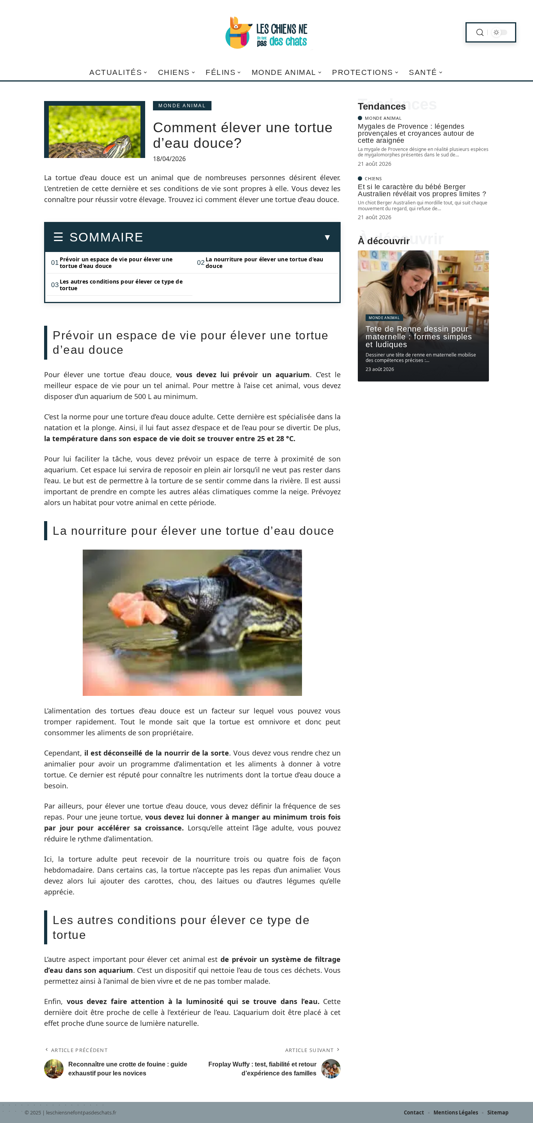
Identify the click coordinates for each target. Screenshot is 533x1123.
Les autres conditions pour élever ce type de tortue (121, 285)
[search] (479, 33)
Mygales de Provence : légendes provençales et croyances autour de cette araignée (416, 133)
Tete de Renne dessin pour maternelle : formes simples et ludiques (419, 337)
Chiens (373, 178)
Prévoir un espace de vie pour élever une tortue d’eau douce (116, 262)
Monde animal (182, 105)
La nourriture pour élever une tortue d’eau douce (264, 262)
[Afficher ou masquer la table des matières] (238, 237)
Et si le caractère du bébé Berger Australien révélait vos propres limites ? (422, 190)
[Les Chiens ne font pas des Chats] (266, 32)
